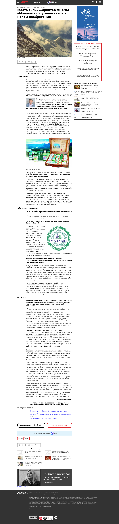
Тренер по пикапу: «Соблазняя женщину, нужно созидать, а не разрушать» (33, 464)
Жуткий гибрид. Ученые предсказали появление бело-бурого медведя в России (91, 93)
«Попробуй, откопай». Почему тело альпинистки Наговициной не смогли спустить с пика (91, 110)
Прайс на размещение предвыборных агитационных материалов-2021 (48, 494)
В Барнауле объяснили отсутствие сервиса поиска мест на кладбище (88, 75)
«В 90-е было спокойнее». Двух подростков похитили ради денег (90, 97)
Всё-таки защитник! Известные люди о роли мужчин (33, 457)
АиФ (27, 57)
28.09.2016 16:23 (21, 7)
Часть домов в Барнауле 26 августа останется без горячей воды (87, 69)
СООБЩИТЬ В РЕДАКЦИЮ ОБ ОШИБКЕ (79, 494)
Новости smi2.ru (23, 486)
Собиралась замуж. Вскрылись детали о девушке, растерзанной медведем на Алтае (90, 116)
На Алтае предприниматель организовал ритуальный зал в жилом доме (88, 62)
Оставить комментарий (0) (59, 425)
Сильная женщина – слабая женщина (43, 418)
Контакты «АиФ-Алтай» (35, 492)
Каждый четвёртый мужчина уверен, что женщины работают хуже (61, 452)
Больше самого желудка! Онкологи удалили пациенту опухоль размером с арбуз (88, 48)
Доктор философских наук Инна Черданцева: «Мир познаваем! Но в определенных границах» (61, 458)
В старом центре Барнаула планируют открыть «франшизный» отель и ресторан (87, 55)
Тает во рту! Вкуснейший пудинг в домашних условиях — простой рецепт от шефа (90, 104)
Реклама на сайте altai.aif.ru (52, 492)
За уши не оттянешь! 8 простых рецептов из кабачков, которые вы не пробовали (91, 87)
